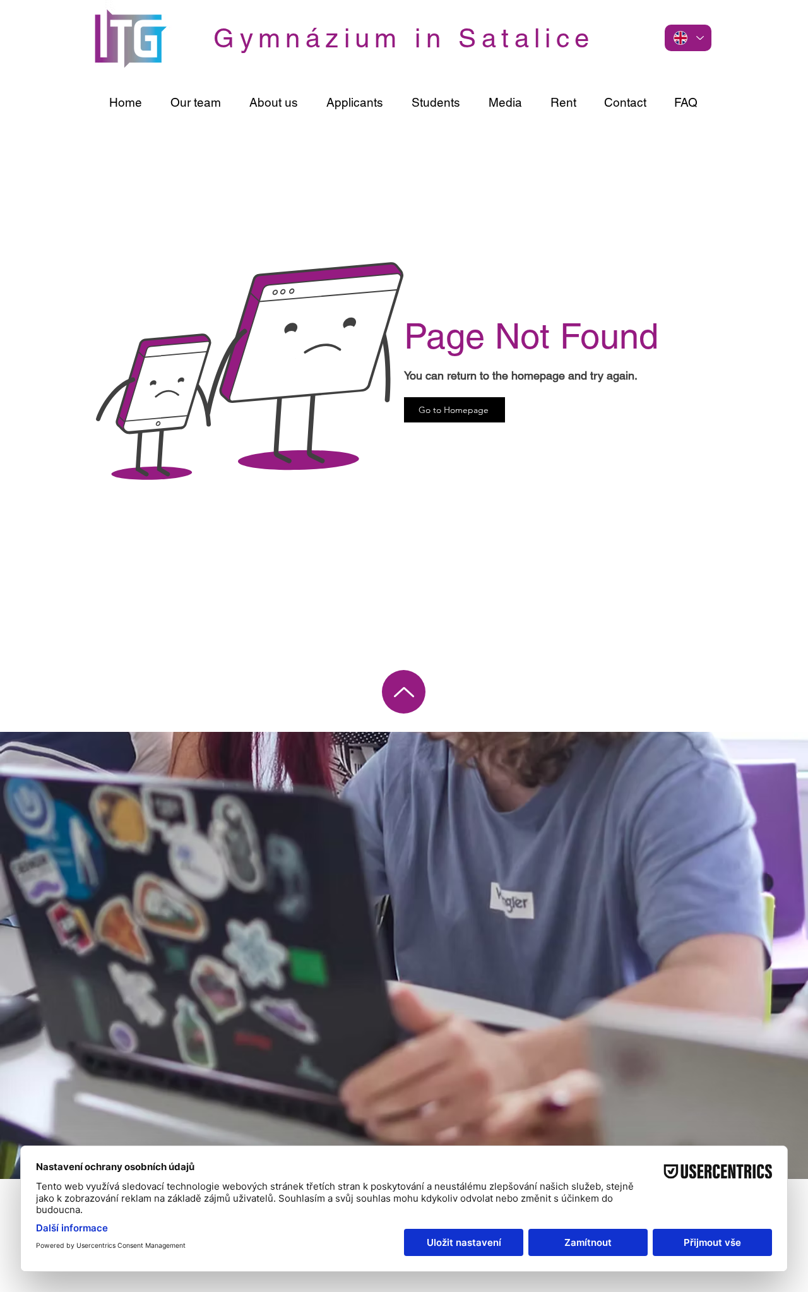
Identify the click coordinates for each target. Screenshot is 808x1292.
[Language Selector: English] (688, 38)
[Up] (403, 692)
